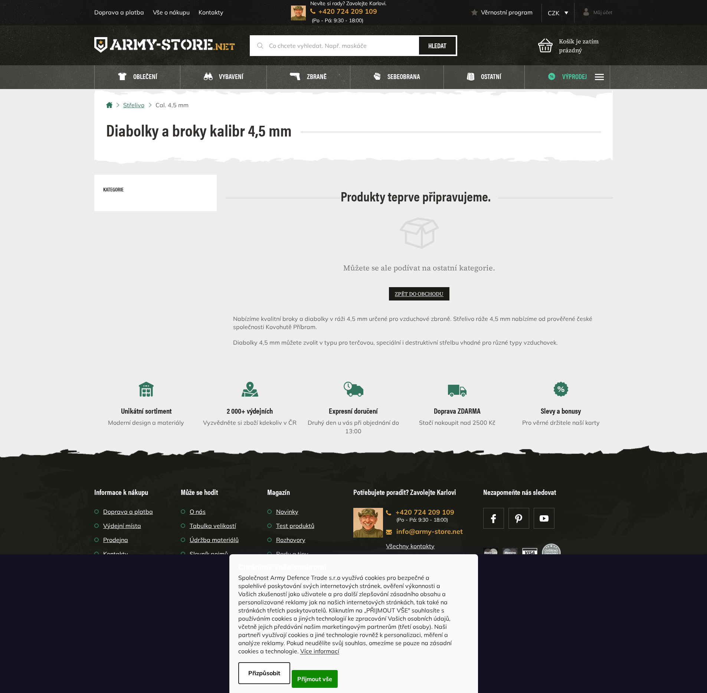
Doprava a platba (119, 12)
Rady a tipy (292, 554)
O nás (198, 511)
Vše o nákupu (171, 12)
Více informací (319, 651)
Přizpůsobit (264, 673)
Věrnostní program (507, 12)
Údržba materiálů (214, 539)
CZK (554, 13)
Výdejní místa (122, 525)
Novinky (287, 511)
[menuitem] (137, 77)
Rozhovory (290, 539)
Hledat (437, 45)
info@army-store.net (429, 531)
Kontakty (211, 12)
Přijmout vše (314, 679)
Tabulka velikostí (213, 525)
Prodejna (115, 539)
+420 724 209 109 (425, 512)
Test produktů (295, 525)
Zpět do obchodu (419, 294)
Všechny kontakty (410, 546)
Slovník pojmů (209, 554)
